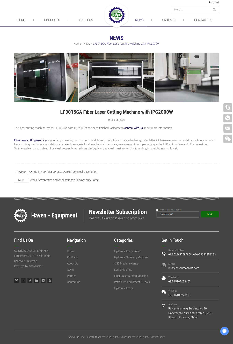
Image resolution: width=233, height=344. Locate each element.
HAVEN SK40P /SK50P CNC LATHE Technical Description (62, 171)
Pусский (214, 2)
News (139, 20)
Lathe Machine (123, 269)
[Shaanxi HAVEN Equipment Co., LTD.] (116, 15)
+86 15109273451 (179, 281)
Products (52, 20)
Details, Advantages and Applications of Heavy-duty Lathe (63, 180)
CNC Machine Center (126, 263)
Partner (169, 20)
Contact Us (203, 20)
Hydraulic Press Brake (127, 251)
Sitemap (32, 261)
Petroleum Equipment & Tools (132, 282)
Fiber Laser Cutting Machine (131, 275)
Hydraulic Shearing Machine (131, 257)
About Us (86, 20)
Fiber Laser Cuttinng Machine (95, 337)
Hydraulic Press (123, 288)
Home (21, 20)
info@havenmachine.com (183, 268)
